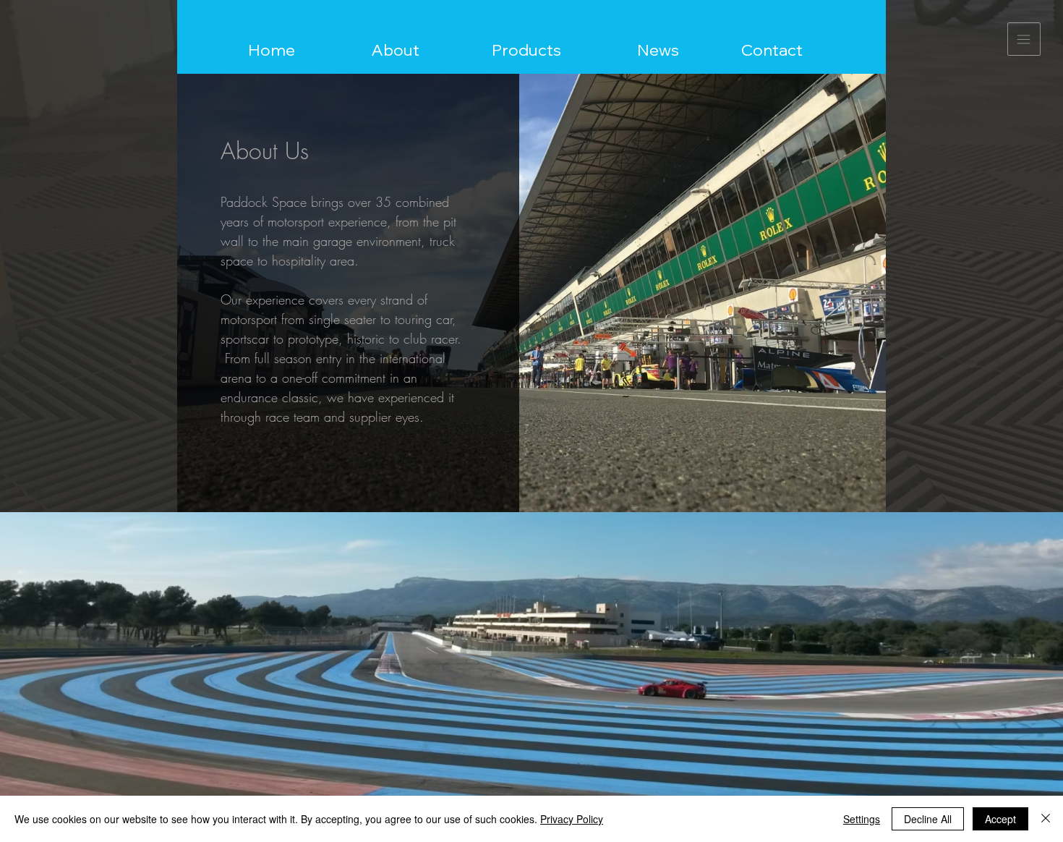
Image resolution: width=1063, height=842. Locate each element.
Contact (772, 50)
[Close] (1045, 818)
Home (271, 50)
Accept (1000, 819)
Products (526, 50)
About (395, 50)
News (658, 50)
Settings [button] (861, 819)
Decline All (928, 819)
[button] (1024, 39)
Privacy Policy (571, 819)
